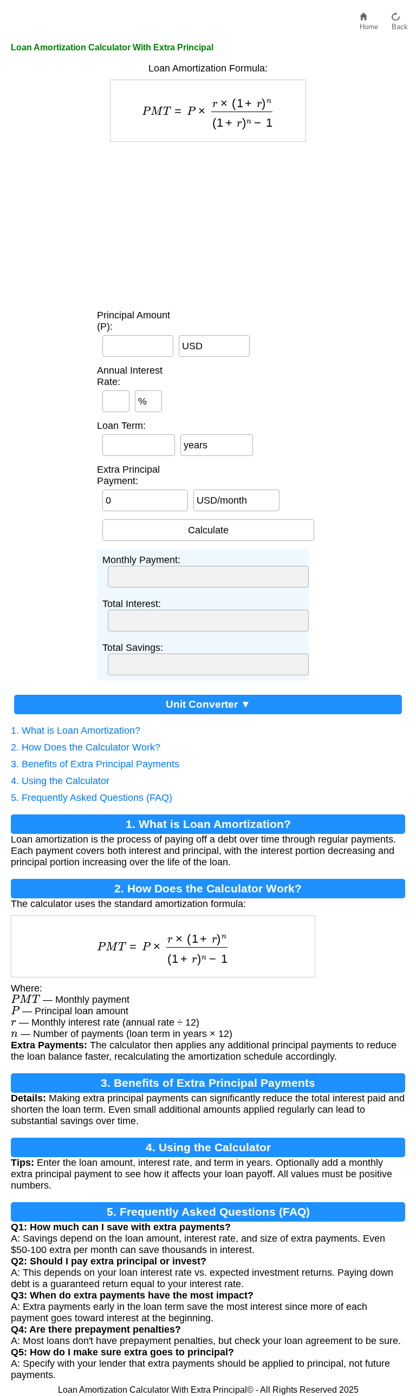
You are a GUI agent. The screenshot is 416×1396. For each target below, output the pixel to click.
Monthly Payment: (141, 560)
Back (400, 24)
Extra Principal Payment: (128, 475)
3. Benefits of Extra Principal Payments (95, 764)
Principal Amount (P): (133, 321)
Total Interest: (131, 603)
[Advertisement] (208, 223)
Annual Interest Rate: (129, 376)
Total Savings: (132, 647)
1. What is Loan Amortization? (75, 730)
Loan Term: (121, 425)
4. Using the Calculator (60, 780)
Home (369, 24)
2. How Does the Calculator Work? (85, 747)
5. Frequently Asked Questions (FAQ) (91, 797)
